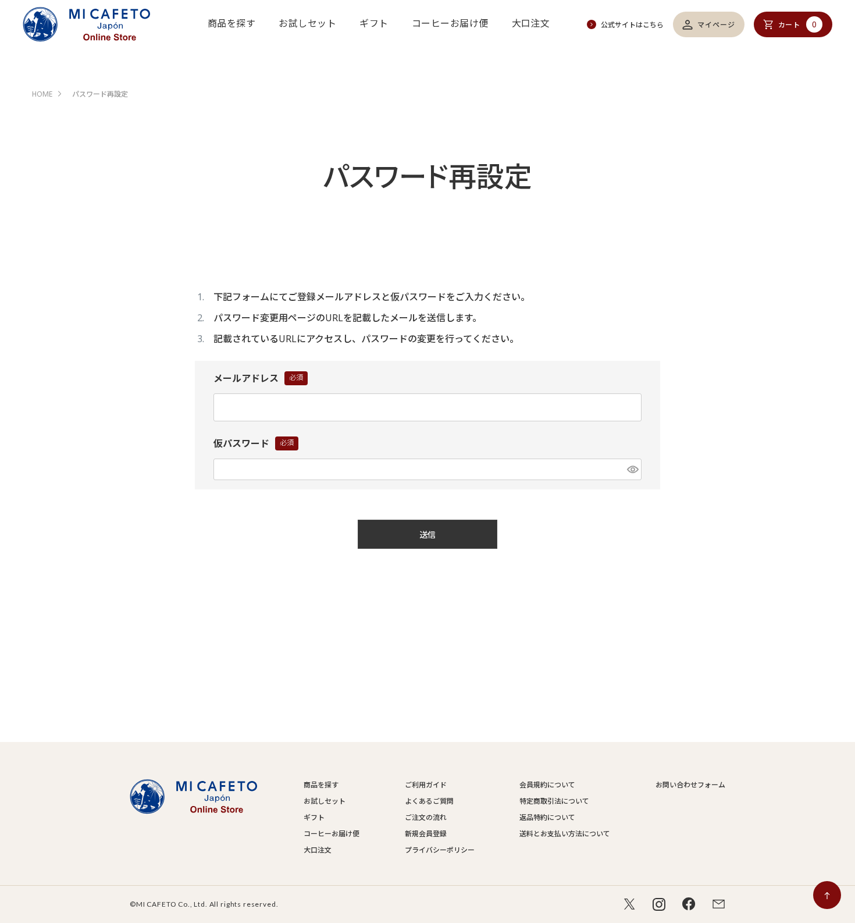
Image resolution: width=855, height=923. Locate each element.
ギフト (373, 23)
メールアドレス (257, 379)
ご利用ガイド (426, 785)
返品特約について (547, 817)
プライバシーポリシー (440, 850)
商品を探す (231, 23)
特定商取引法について (554, 801)
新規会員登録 (426, 834)
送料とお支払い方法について (564, 834)
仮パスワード (253, 444)
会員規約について (547, 785)
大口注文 (531, 23)
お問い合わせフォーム (690, 785)
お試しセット (307, 23)
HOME (42, 94)
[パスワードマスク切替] (632, 469)
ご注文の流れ (426, 817)
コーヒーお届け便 (450, 23)
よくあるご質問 (429, 801)
